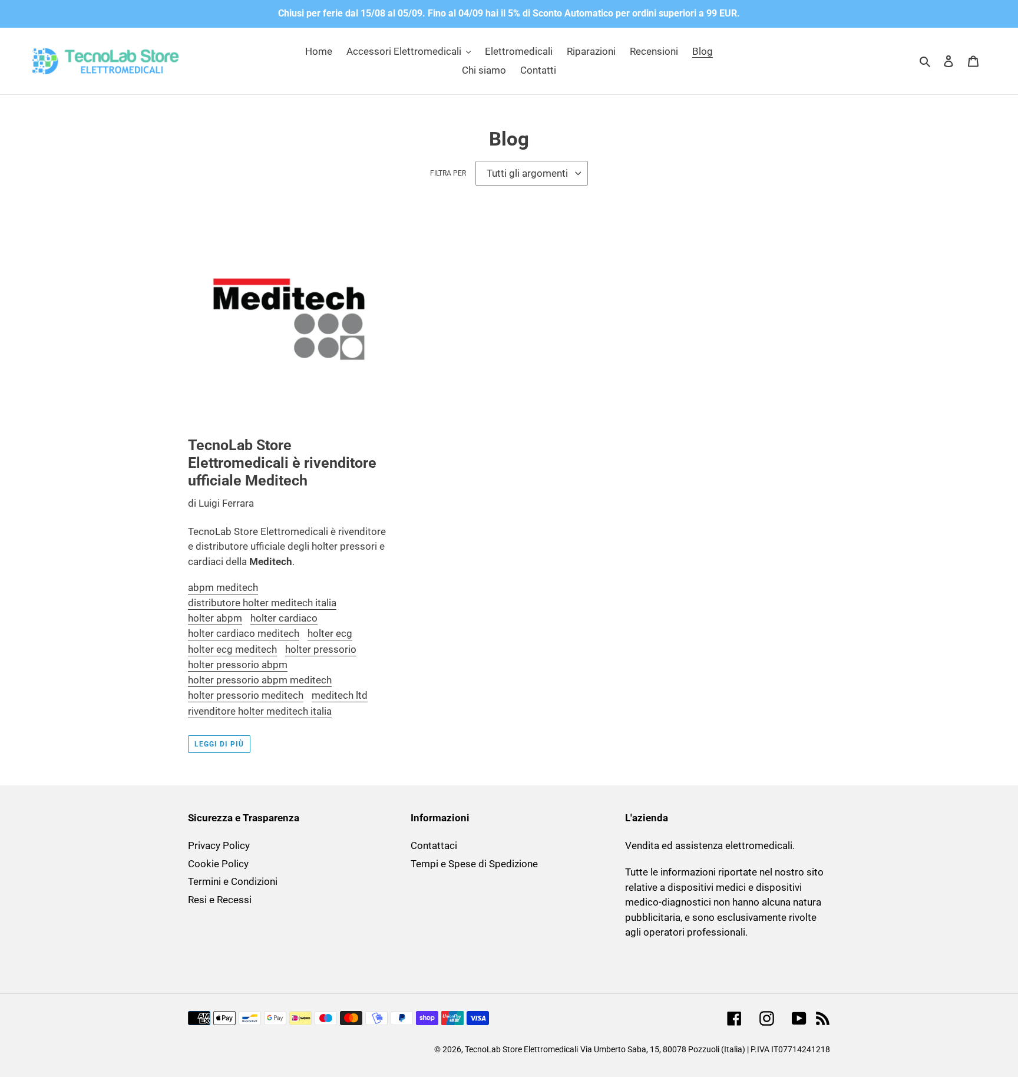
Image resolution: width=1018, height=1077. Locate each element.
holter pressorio (320, 649)
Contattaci (434, 845)
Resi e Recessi (220, 900)
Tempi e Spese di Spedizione (474, 864)
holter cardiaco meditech (243, 633)
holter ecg (330, 633)
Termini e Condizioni (232, 881)
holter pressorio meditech (245, 695)
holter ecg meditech (232, 649)
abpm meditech (223, 587)
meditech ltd (340, 695)
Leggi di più (219, 744)
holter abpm (215, 618)
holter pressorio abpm (237, 664)
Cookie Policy (218, 864)
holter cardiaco (284, 618)
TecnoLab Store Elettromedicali (521, 1049)
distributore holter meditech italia (262, 603)
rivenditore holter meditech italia (260, 711)
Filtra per (448, 173)
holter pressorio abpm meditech (260, 680)
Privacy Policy (219, 845)
